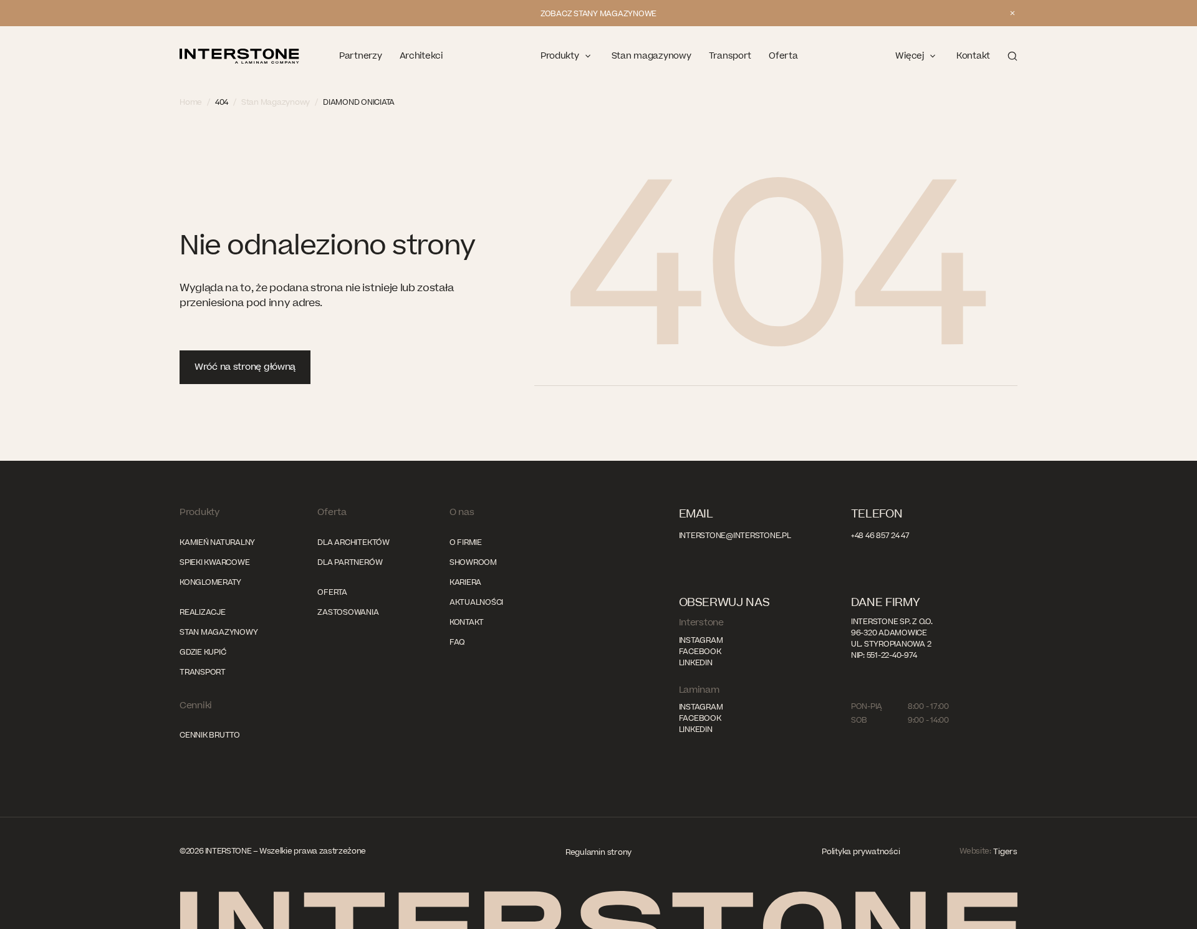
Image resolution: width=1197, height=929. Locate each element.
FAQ (457, 642)
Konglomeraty (210, 582)
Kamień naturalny (217, 542)
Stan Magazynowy (275, 103)
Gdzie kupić (203, 652)
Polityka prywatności (861, 851)
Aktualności (476, 602)
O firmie (465, 542)
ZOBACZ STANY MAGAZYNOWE (598, 13)
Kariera (465, 582)
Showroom (473, 562)
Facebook (700, 651)
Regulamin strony (598, 852)
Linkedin (696, 662)
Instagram (701, 640)
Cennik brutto (210, 735)
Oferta (332, 592)
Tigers (1005, 851)
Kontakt (466, 622)
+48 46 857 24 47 (880, 535)
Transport (203, 672)
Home (191, 103)
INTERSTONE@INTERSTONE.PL (735, 535)
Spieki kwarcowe (214, 562)
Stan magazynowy (218, 632)
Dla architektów (353, 542)
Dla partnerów (349, 562)
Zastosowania (347, 612)
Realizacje (203, 612)
